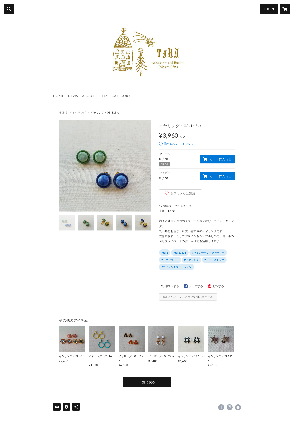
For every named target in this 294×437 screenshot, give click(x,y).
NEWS (73, 96)
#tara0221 (179, 252)
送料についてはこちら (178, 143)
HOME (58, 96)
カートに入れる (220, 159)
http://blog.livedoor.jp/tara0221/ (238, 407)
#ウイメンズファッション (176, 267)
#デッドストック (214, 259)
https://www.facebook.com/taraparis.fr (221, 407)
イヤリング (79, 112)
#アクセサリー (170, 259)
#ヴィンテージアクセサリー (208, 252)
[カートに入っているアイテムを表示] (285, 9)
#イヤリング (191, 259)
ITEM (103, 96)
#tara (164, 252)
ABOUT (88, 96)
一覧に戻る (147, 382)
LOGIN (269, 9)
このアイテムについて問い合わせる (190, 297)
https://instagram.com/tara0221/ (230, 407)
